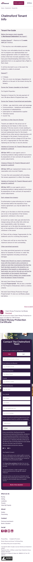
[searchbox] (16, 359)
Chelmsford (8, 8)
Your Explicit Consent (8, 452)
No (9, 448)
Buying (3, 496)
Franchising (4, 514)
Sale (9, 354)
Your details (6, 394)
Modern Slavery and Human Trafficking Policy (12, 541)
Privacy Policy (4, 539)
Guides (3, 512)
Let (24, 354)
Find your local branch (7, 521)
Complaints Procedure (14, 539)
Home (2, 8)
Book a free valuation (16, 485)
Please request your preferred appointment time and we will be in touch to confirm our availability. (16, 418)
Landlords (4, 501)
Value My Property (6, 505)
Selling (3, 499)
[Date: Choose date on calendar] (29, 423)
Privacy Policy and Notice (11, 463)
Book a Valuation (5, 523)
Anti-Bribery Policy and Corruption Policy (11, 543)
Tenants (3, 503)
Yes (5, 448)
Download (8, 313)
